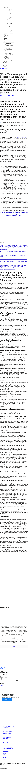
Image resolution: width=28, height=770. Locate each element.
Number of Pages (3, 677)
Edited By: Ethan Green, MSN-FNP (8, 98)
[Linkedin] (14, 646)
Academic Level (3, 674)
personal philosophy (21, 137)
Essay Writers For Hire (9, 26)
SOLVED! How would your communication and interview (13, 259)
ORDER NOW (3, 685)
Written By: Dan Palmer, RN (7, 96)
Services (6, 7)
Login (5, 39)
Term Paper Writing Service (10, 10)
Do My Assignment (9, 29)
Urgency (16, 680)
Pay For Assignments (9, 23)
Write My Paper (9, 14)
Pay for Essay (9, 32)
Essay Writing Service (8, 20)
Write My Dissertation (9, 16)
